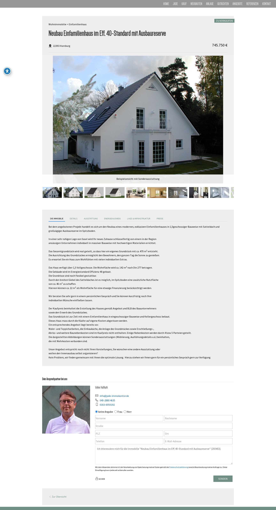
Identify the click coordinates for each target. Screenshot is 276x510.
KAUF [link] (184, 4)
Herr (129, 411)
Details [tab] (73, 218)
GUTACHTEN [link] (223, 4)
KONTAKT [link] (266, 4)
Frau (120, 411)
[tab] (52, 192)
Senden (223, 478)
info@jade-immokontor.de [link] (114, 395)
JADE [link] (175, 4)
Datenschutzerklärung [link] (178, 467)
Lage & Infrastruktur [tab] (138, 218)
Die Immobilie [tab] (56, 218)
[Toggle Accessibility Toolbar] (7, 71)
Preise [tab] (160, 218)
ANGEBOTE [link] (237, 4)
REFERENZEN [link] (252, 4)
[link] (138, 119)
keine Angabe (105, 411)
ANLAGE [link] (210, 4)
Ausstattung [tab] (91, 218)
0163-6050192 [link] (107, 404)
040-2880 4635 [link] (107, 400)
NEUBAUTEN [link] (196, 4)
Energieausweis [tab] (112, 218)
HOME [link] (166, 4)
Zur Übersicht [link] (59, 496)
